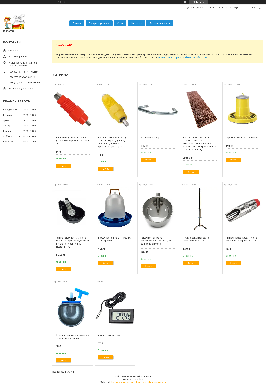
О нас (120, 23)
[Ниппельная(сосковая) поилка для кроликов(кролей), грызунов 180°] (72, 110)
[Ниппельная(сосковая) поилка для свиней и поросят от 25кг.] (243, 210)
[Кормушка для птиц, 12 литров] (243, 110)
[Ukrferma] (14, 21)
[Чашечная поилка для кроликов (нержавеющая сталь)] (72, 307)
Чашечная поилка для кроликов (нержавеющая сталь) (72, 336)
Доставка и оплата (159, 23)
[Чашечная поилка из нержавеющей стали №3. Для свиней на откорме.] (158, 210)
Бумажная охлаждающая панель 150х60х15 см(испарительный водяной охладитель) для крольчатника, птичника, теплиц (199, 143)
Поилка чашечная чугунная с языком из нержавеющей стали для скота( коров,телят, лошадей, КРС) (72, 242)
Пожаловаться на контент (122, 382)
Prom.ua (147, 376)
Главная (77, 23)
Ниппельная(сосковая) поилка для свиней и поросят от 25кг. (241, 239)
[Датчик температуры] (115, 307)
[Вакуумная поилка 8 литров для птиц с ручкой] (115, 210)
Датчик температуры (109, 334)
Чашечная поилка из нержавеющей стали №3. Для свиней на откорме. (156, 240)
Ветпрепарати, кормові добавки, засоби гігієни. (182, 57)
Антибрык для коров (151, 137)
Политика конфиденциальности (151, 382)
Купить (63, 166)
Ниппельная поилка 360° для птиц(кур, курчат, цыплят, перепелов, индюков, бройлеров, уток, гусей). (113, 142)
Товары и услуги (98, 23)
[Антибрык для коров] (158, 110)
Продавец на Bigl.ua (133, 379)
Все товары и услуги (63, 371)
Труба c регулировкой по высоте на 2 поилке (196, 239)
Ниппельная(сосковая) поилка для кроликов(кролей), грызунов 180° (72, 140)
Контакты (136, 23)
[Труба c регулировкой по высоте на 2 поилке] (200, 210)
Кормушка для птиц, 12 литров (242, 137)
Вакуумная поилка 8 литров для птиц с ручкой (115, 239)
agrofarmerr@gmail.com (20, 88)
